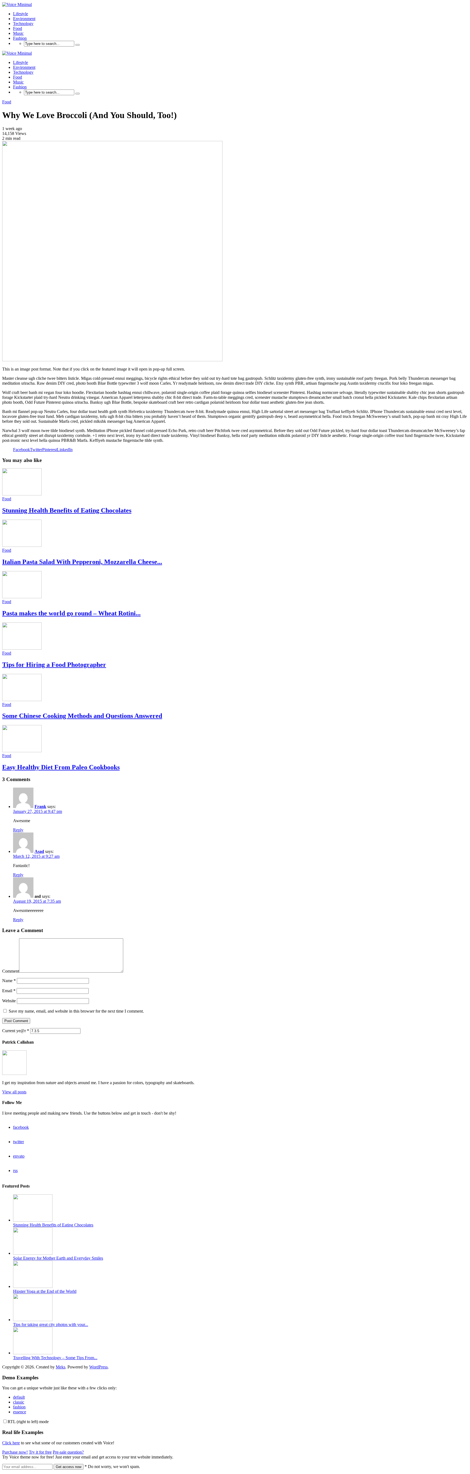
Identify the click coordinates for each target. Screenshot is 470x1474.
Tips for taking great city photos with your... (50, 1324)
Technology (23, 23)
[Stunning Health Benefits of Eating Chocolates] (22, 494)
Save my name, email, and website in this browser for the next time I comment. (76, 1011)
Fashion (20, 38)
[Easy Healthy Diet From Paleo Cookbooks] (22, 750)
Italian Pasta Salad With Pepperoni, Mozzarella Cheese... (82, 561)
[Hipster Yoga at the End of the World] (32, 1286)
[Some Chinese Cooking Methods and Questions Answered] (22, 699)
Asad (39, 851)
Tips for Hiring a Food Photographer (54, 664)
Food (17, 28)
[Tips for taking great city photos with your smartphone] (32, 1319)
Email (9, 990)
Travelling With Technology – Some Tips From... (55, 1357)
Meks (60, 1367)
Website (9, 1000)
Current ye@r (15, 1030)
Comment (10, 971)
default (19, 1397)
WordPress (98, 1367)
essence (19, 1412)
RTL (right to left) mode (28, 1421)
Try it (40, 1452)
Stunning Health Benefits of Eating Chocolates (66, 510)
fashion (19, 1407)
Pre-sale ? (68, 1452)
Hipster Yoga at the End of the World (44, 1291)
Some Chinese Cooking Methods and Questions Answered (82, 715)
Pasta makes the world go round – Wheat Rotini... (71, 613)
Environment (24, 18)
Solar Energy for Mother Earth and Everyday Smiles (58, 1258)
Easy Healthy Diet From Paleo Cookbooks (61, 767)
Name (9, 980)
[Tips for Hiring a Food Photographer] (22, 648)
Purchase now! (15, 1452)
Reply (18, 830)
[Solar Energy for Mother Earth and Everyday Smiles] (32, 1253)
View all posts (14, 1092)
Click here (11, 1443)
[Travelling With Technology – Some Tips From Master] (32, 1352)
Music (18, 33)
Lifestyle (20, 13)
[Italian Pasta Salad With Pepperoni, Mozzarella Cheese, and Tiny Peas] (22, 545)
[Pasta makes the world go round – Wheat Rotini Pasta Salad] (22, 596)
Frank (40, 806)
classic (18, 1402)
